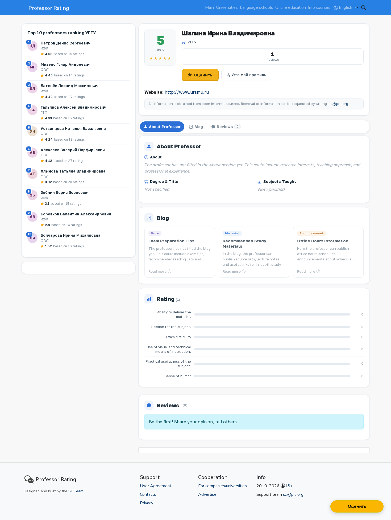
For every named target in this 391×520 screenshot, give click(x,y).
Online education (290, 7)
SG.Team (75, 491)
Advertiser (208, 494)
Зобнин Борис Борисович (65, 192)
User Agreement (155, 486)
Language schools (256, 7)
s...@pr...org (338, 104)
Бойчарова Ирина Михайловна (71, 235)
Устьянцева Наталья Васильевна (73, 128)
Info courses (319, 7)
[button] (363, 7)
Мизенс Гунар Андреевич (65, 64)
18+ (289, 486)
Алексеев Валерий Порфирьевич (73, 150)
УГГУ (192, 42)
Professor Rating (48, 8)
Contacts (148, 494)
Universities (227, 7)
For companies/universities (222, 486)
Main (209, 7)
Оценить (203, 74)
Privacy (146, 503)
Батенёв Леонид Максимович (69, 85)
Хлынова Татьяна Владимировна (73, 171)
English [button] (345, 7)
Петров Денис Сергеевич (65, 43)
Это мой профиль (249, 74)
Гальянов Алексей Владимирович (73, 107)
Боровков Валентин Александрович (76, 214)
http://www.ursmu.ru (187, 92)
